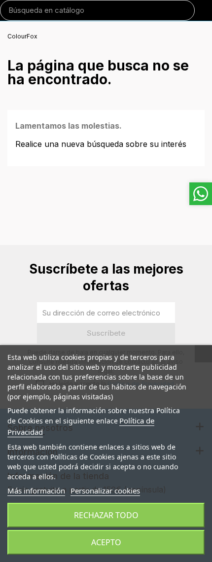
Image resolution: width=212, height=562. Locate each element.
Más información (36, 490)
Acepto (106, 542)
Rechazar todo (106, 515)
